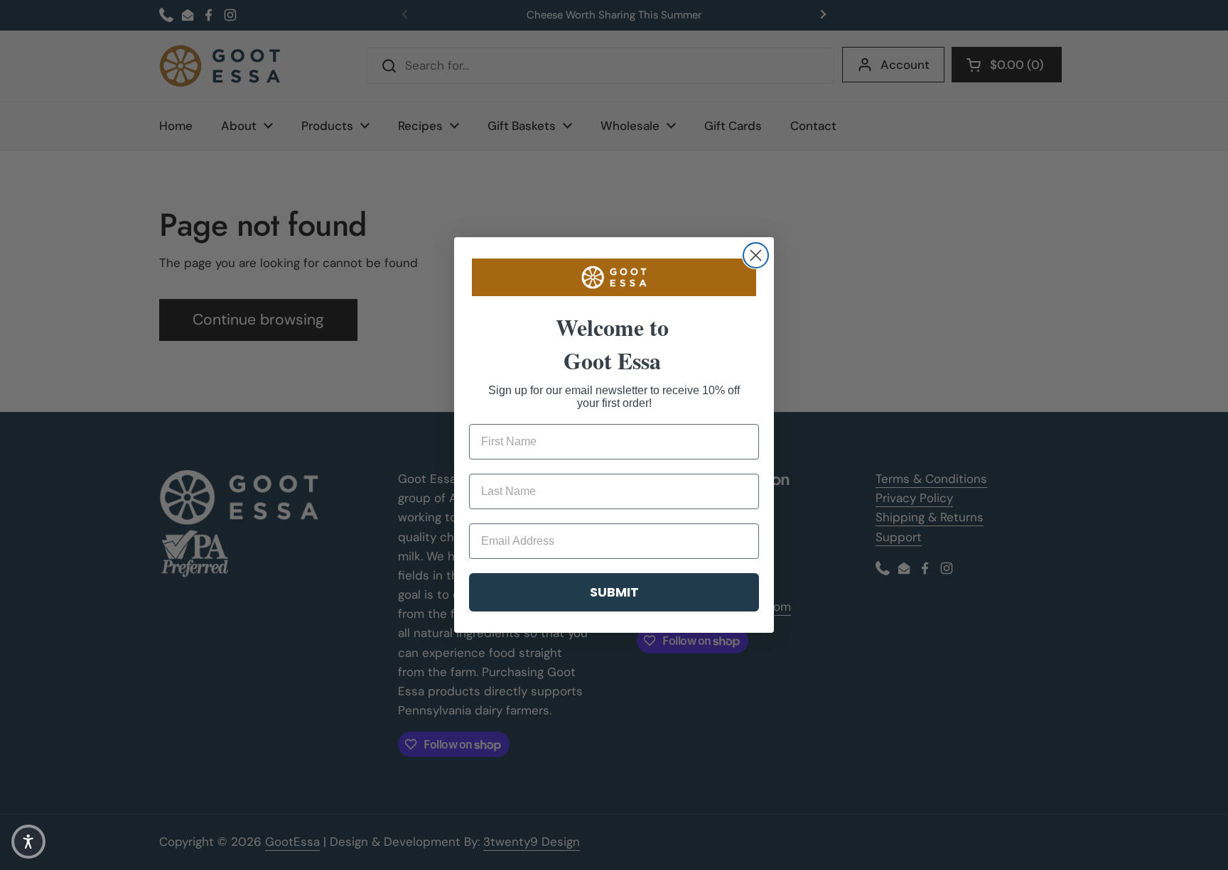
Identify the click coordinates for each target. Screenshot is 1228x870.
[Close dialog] (755, 255)
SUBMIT (614, 592)
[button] (28, 842)
